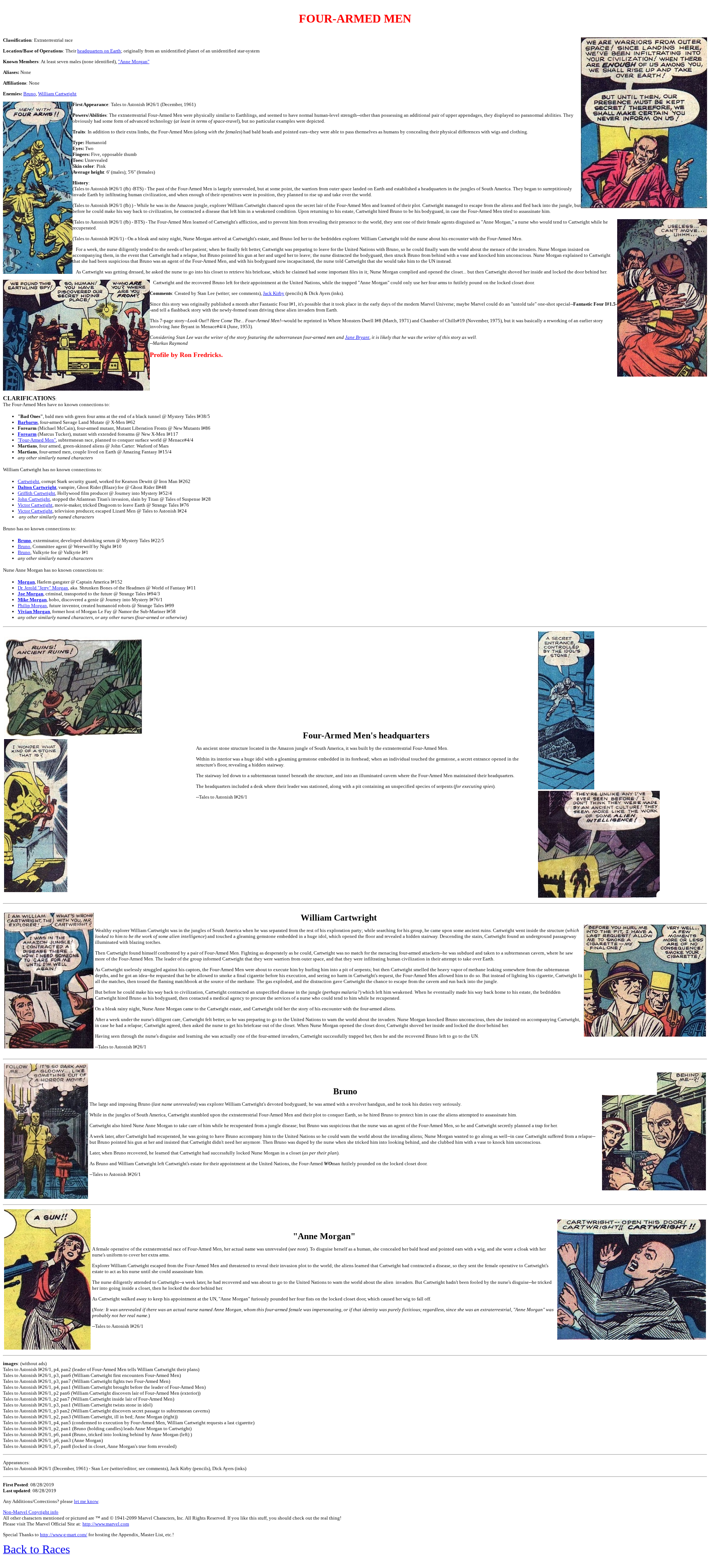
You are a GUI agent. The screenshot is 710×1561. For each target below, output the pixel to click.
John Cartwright (34, 499)
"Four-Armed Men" (37, 440)
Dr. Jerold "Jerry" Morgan (43, 588)
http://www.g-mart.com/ (63, 1534)
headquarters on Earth (99, 51)
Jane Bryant (357, 337)
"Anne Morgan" (133, 61)
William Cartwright (57, 93)
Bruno (29, 93)
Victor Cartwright (35, 505)
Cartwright (28, 481)
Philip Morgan (32, 605)
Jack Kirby (273, 293)
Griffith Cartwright (36, 493)
